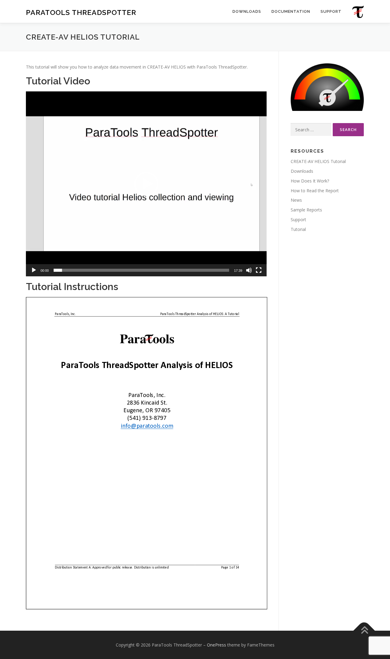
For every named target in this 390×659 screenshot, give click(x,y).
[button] (146, 184)
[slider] (141, 270)
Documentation (290, 11)
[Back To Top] (364, 630)
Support (331, 11)
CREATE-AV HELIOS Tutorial (318, 161)
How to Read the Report (315, 190)
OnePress (216, 645)
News (296, 200)
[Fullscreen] (259, 270)
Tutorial (298, 229)
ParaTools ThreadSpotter (81, 12)
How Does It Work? (310, 181)
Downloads (246, 11)
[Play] (34, 270)
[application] (146, 183)
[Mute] (249, 270)
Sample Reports (306, 210)
